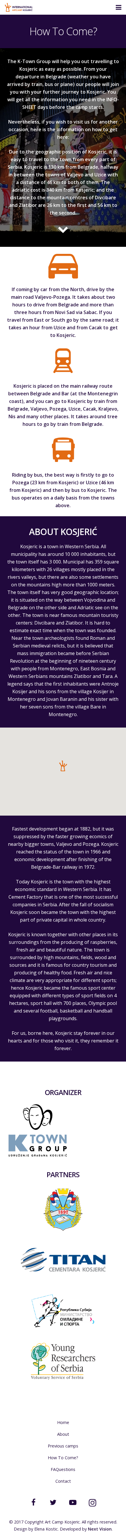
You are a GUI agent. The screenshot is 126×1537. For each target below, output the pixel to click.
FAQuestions (63, 1469)
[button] (63, 765)
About (63, 1434)
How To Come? (63, 1457)
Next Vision (100, 1529)
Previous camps (63, 1446)
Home (63, 1422)
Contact (63, 1481)
